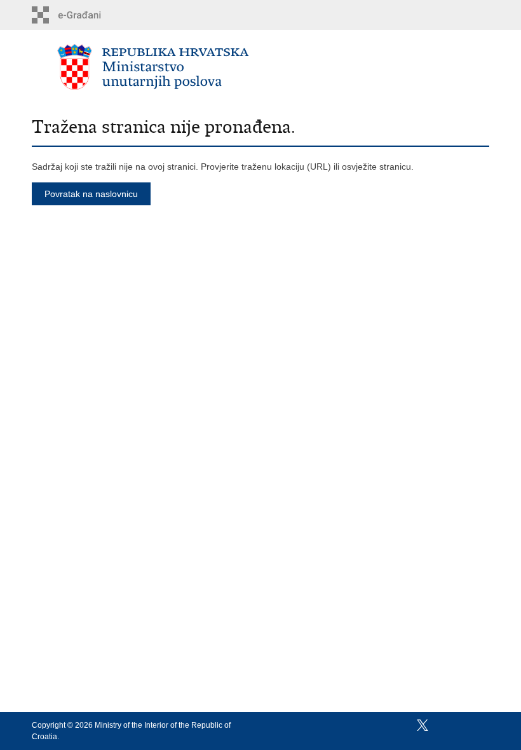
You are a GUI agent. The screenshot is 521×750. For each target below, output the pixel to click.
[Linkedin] (482, 725)
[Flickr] (463, 725)
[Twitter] (423, 725)
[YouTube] (443, 725)
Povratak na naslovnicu (91, 194)
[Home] (153, 67)
